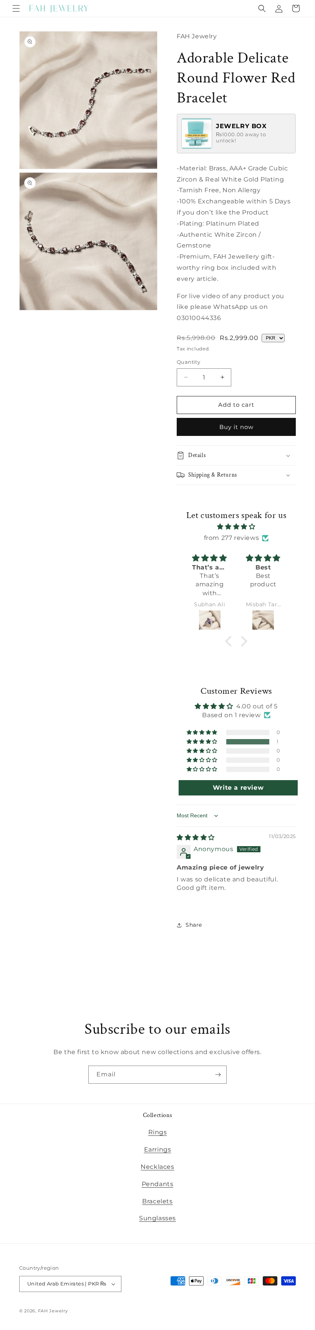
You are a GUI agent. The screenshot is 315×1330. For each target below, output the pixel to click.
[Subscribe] (217, 1075)
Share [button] (194, 924)
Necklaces (157, 1166)
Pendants (158, 1184)
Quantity (188, 362)
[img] (236, 527)
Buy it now (236, 427)
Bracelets (157, 1201)
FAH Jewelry (53, 1310)
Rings (157, 1132)
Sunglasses (157, 1218)
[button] (16, 8)
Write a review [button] (238, 787)
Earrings (157, 1149)
